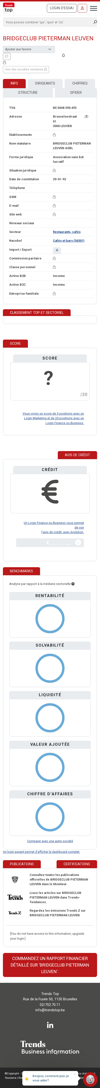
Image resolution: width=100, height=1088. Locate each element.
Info (14, 83)
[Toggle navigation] (92, 8)
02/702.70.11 (50, 1005)
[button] (57, 250)
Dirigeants (45, 83)
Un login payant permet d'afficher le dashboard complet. (41, 852)
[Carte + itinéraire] (86, 116)
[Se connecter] (82, 8)
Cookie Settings (80, 1077)
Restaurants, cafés (67, 232)
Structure (28, 93)
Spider (76, 93)
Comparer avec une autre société (50, 841)
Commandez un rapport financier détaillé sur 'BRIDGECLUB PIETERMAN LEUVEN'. (50, 965)
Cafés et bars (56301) (68, 240)
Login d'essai (62, 8)
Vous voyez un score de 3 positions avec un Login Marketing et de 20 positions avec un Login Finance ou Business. (53, 418)
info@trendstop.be (50, 1010)
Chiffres (80, 83)
